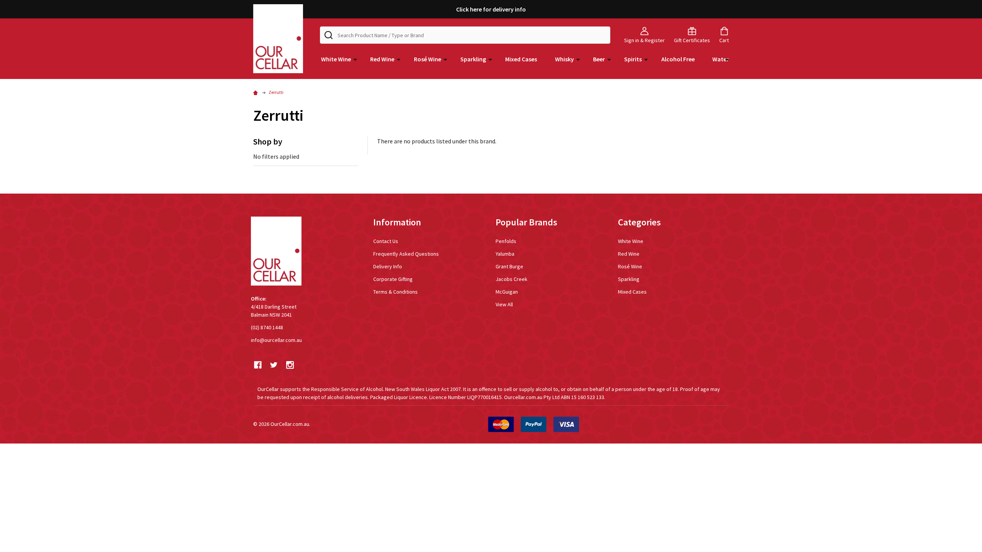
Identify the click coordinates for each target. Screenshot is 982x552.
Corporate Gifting (393, 279)
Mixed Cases (521, 59)
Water (720, 59)
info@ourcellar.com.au (276, 340)
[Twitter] (274, 365)
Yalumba (505, 253)
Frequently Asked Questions (406, 253)
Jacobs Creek (511, 279)
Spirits (633, 59)
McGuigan (507, 291)
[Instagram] (290, 365)
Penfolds (506, 241)
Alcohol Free (678, 59)
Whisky (564, 59)
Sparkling (473, 59)
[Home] (256, 92)
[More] (355, 59)
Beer (599, 59)
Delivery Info (387, 266)
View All (504, 304)
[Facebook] (258, 365)
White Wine (336, 59)
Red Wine (382, 59)
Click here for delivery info (491, 9)
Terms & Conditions (395, 291)
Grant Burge (509, 266)
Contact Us (385, 241)
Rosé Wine (427, 59)
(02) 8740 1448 (267, 327)
